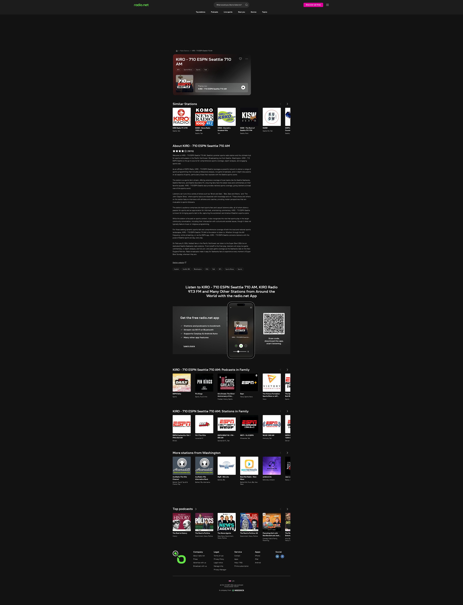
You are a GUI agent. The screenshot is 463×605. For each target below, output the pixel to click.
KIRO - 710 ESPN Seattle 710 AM (212, 89)
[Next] (287, 103)
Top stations (200, 12)
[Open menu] (327, 4)
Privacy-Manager (220, 570)
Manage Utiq (218, 566)
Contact (237, 556)
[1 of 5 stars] (174, 151)
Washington (198, 269)
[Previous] (280, 103)
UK (233, 581)
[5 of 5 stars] (185, 151)
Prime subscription (241, 566)
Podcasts (214, 12)
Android (258, 563)
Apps (236, 559)
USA (207, 269)
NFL (178, 70)
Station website (178, 262)
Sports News (188, 70)
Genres (253, 12)
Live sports (228, 12)
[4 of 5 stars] (182, 151)
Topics (264, 12)
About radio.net (199, 556)
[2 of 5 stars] (176, 151)
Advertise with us (199, 563)
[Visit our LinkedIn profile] (277, 556)
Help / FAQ (238, 563)
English (176, 269)
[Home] (177, 51)
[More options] (246, 58)
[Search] (246, 4)
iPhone (257, 556)
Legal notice (218, 563)
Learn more (189, 346)
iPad (256, 559)
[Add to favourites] (240, 59)
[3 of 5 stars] (179, 151)
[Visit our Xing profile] (282, 556)
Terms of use (218, 556)
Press (195, 559)
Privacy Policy (219, 559)
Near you (241, 12)
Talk (205, 70)
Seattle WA (186, 269)
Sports (198, 70)
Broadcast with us (200, 566)
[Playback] (243, 87)
